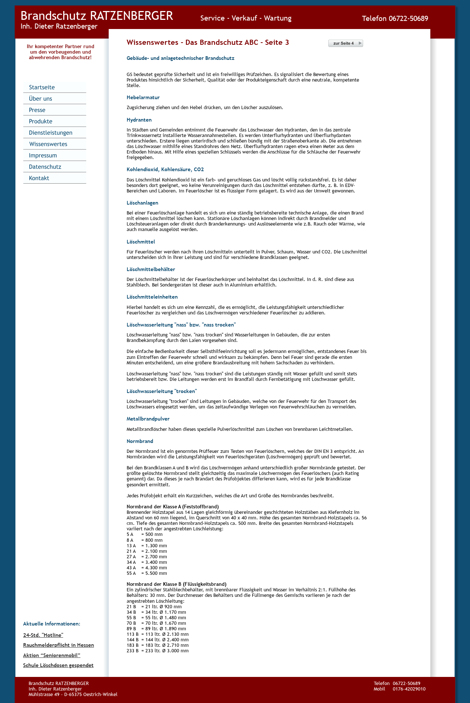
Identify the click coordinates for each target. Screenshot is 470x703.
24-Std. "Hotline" (43, 635)
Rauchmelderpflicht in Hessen (58, 645)
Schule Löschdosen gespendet (58, 665)
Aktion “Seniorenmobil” (51, 655)
